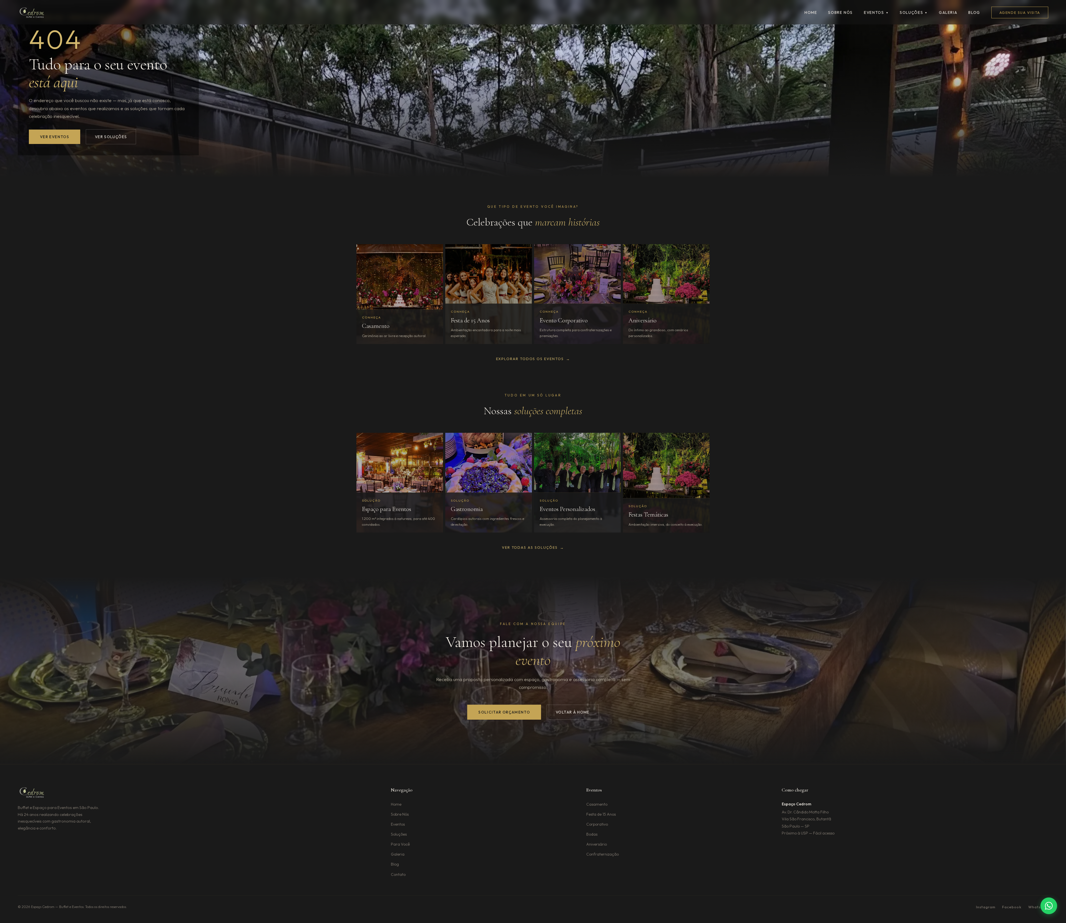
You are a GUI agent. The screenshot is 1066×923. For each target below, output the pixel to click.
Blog (974, 12)
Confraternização (602, 854)
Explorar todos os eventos (533, 358)
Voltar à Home (573, 712)
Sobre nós (840, 12)
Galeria (948, 12)
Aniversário (596, 844)
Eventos (876, 12)
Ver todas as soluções (533, 547)
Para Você (400, 844)
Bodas (591, 834)
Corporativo (597, 824)
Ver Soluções (111, 136)
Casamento (596, 804)
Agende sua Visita (1019, 12)
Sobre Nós (400, 814)
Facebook (1011, 907)
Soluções (914, 12)
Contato (398, 874)
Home (810, 12)
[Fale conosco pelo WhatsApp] (1048, 905)
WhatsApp (1038, 907)
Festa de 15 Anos (601, 814)
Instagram (985, 907)
